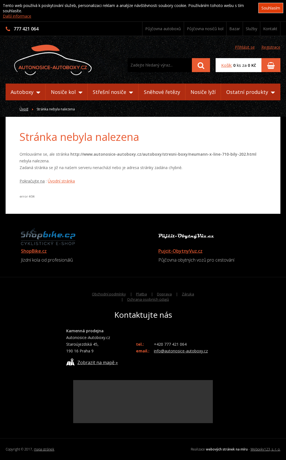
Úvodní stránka (61, 181)
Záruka (188, 294)
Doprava (164, 294)
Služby (251, 28)
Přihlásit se (245, 47)
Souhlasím (270, 8)
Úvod (24, 109)
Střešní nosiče (110, 92)
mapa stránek (44, 449)
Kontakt (270, 28)
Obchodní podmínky (109, 294)
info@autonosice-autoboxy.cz (181, 351)
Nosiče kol (64, 92)
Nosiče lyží (203, 92)
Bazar (234, 28)
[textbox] (160, 65)
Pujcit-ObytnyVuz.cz (180, 251)
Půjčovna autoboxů (163, 28)
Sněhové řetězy (162, 92)
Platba (141, 294)
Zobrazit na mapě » (97, 362)
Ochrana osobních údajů (148, 299)
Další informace (17, 16)
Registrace (270, 47)
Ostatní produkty (248, 92)
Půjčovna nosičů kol (205, 28)
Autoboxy (23, 92)
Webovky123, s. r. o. (265, 449)
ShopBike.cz (34, 251)
